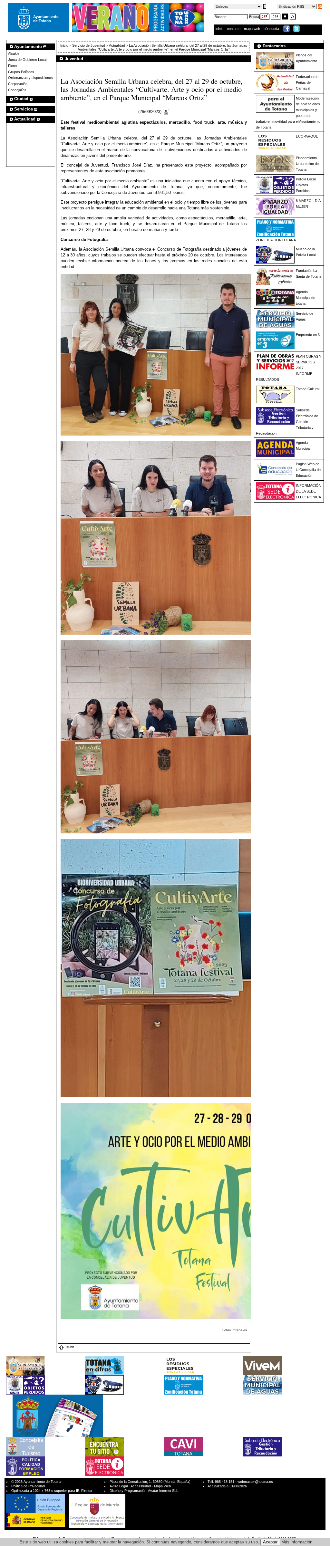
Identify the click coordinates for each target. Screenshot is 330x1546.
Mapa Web (162, 1486)
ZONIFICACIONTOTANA (276, 240)
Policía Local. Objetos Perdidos (306, 185)
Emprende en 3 (308, 335)
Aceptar (270, 1542)
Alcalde (13, 53)
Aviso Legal (119, 1486)
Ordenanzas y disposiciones (30, 78)
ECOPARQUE (307, 136)
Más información (296, 1542)
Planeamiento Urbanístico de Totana (307, 163)
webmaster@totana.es (255, 1482)
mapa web (252, 29)
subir (69, 1347)
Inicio (64, 45)
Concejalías (17, 90)
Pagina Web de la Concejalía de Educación (308, 469)
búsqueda (272, 29)
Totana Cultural (307, 389)
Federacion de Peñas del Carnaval (307, 82)
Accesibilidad (141, 1486)
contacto (233, 29)
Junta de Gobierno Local (27, 60)
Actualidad (117, 45)
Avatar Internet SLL (163, 1491)
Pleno (12, 66)
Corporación (17, 84)
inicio (220, 29)
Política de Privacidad (28, 1486)
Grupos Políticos (21, 72)
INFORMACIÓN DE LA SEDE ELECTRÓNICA (308, 491)
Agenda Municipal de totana (305, 297)
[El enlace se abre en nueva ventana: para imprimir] (166, 112)
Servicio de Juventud (88, 45)
